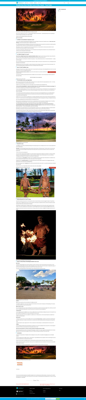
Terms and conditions (32, 393)
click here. (49, 0)
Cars (36, 3)
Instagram (44, 390)
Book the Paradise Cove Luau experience (36, 77)
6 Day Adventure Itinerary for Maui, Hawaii (26, 36)
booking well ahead (39, 318)
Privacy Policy (31, 391)
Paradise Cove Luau (52, 72)
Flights (32, 3)
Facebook (44, 391)
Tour (40, 3)
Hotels (27, 3)
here (30, 344)
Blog (68, 3)
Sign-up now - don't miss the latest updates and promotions (35, 399)
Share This (36, 380)
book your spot (52, 167)
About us (31, 390)
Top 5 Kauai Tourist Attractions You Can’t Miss (26, 52)
